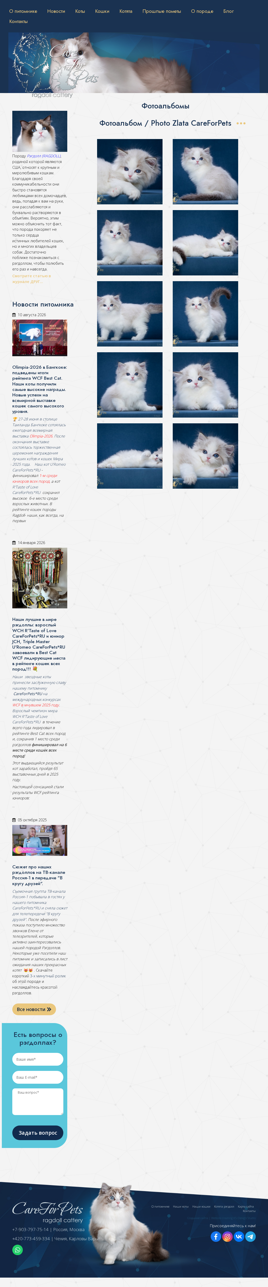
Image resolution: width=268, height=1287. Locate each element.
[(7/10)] (129, 385)
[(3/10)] (129, 242)
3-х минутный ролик (47, 975)
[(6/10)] (205, 314)
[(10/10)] (205, 456)
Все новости (32, 1009)
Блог (228, 11)
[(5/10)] (129, 314)
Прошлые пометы (161, 11)
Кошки (102, 11)
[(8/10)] (205, 385)
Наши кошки (201, 1206)
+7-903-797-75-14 (30, 1229)
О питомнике (23, 11)
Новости (56, 11)
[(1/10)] (129, 171)
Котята (125, 11)
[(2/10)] (205, 171)
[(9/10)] (129, 456)
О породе (202, 11)
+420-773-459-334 (31, 1239)
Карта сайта (246, 1206)
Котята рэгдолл (224, 1206)
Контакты (18, 21)
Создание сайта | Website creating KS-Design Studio (221, 1218)
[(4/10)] (205, 242)
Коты (80, 11)
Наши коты (181, 1206)
